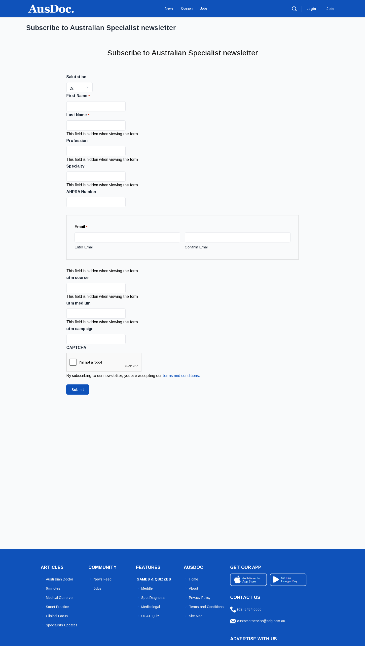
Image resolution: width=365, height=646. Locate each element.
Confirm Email (196, 247)
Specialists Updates (61, 625)
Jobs (97, 588)
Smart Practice (57, 607)
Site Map (196, 616)
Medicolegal (150, 607)
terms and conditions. (181, 376)
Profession (77, 140)
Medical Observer (60, 598)
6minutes (53, 588)
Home (193, 579)
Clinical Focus (57, 616)
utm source (77, 277)
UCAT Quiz (150, 616)
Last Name (77, 115)
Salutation (76, 77)
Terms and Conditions (206, 607)
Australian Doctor (59, 579)
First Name (78, 96)
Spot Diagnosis (153, 598)
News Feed (102, 579)
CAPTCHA (76, 347)
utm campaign (80, 329)
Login (311, 9)
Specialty (75, 166)
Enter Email (83, 247)
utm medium (78, 303)
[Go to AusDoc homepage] (51, 8)
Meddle (147, 588)
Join (330, 9)
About (193, 588)
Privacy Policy (200, 598)
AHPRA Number (81, 192)
